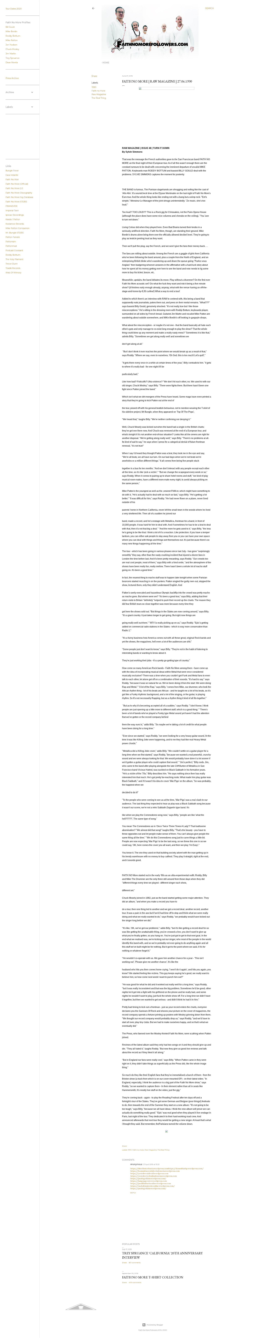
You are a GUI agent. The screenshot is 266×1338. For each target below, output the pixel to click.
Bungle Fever (12, 170)
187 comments (134, 1262)
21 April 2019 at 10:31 (151, 1164)
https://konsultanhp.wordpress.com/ (186, 1168)
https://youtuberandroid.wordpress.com (149, 1173)
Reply (133, 1193)
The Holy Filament (14, 259)
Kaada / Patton (13, 219)
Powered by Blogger (155, 1325)
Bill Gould (10, 27)
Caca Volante (12, 175)
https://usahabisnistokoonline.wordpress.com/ (152, 1186)
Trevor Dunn (12, 263)
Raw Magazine (99, 94)
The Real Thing (99, 98)
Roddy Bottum (13, 36)
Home (106, 62)
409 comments (135, 1282)
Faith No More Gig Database (19, 197)
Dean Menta (12, 62)
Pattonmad (11, 246)
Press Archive (12, 78)
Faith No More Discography (19, 193)
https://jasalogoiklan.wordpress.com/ (148, 1178)
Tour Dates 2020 (14, 8)
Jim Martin (11, 53)
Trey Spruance (12, 58)
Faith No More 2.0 (14, 188)
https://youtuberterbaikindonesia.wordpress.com (153, 1176)
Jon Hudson (11, 45)
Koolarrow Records (15, 224)
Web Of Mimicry (13, 272)
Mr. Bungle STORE (15, 232)
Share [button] (94, 76)
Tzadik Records (13, 268)
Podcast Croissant (14, 250)
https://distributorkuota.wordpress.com (149, 1168)
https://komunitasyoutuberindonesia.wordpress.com (155, 1171)
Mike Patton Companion (17, 228)
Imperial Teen (12, 210)
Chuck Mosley (12, 49)
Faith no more (98, 91)
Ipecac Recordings (15, 215)
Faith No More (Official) (17, 184)
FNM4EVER (11, 206)
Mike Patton (12, 40)
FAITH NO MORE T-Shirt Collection (152, 1277)
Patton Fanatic (13, 237)
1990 (94, 87)
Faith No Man (12, 179)
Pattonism (11, 241)
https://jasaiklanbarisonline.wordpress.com (150, 1183)
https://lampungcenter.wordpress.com (148, 1181)
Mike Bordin (11, 31)
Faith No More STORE (16, 201)
